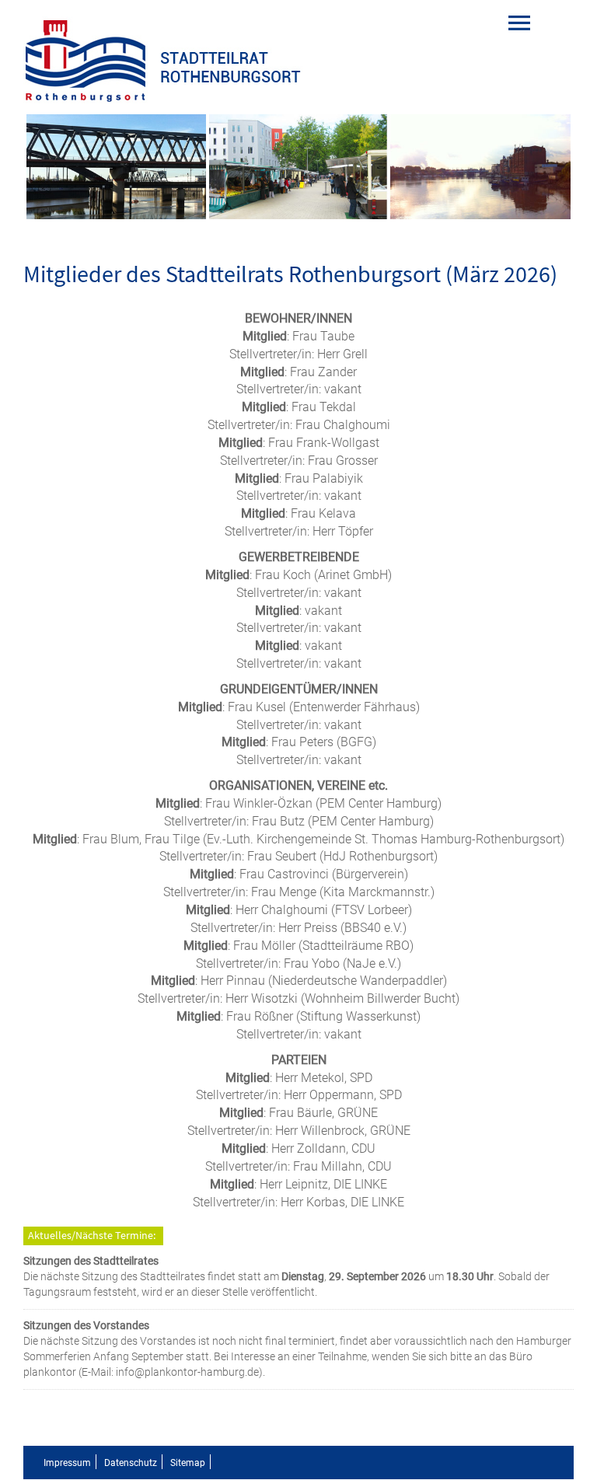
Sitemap (187, 1462)
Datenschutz (130, 1462)
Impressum (67, 1462)
